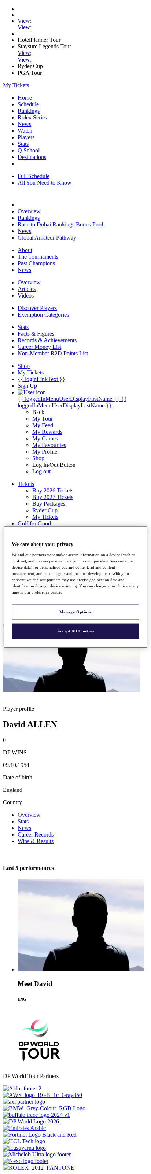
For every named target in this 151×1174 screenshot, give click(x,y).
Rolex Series (32, 117)
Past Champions (36, 263)
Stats (23, 144)
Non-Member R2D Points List (53, 353)
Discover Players (37, 308)
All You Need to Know (44, 183)
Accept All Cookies (75, 631)
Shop (38, 458)
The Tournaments (38, 257)
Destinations (32, 157)
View (24, 21)
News (24, 124)
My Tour (42, 419)
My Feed (42, 425)
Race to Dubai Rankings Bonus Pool (60, 224)
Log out (41, 471)
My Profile (44, 451)
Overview (29, 211)
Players (26, 137)
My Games (45, 438)
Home (25, 98)
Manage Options (75, 612)
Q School (29, 150)
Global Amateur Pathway (47, 238)
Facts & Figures (36, 334)
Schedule (28, 104)
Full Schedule (33, 176)
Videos (26, 295)
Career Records (36, 834)
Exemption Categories (43, 314)
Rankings (29, 111)
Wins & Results (36, 841)
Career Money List (39, 347)
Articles (27, 289)
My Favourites (49, 445)
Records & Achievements (47, 340)
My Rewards (47, 432)
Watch (25, 131)
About (25, 250)
